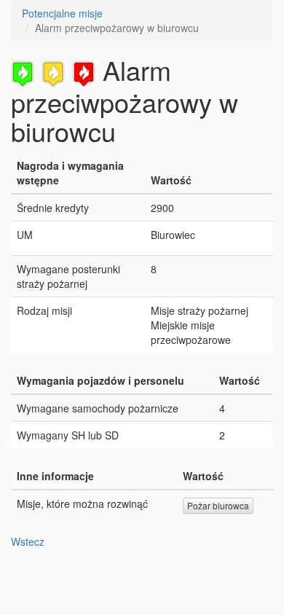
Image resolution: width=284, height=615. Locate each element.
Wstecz (27, 541)
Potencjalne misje (62, 13)
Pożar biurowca (218, 505)
